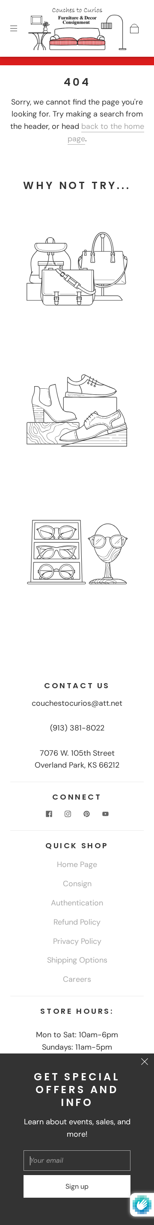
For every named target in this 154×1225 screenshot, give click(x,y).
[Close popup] (144, 1062)
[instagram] (67, 814)
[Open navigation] (19, 28)
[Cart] (134, 28)
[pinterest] (86, 814)
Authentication (77, 903)
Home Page (77, 864)
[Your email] (77, 1160)
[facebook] (48, 814)
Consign (77, 884)
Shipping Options (77, 960)
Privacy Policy (77, 941)
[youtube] (105, 814)
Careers (77, 979)
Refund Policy (77, 922)
